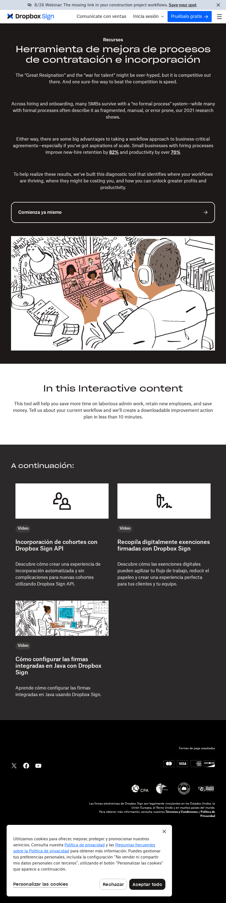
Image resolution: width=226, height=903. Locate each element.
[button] (148, 16)
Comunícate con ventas (101, 16)
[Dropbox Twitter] (14, 765)
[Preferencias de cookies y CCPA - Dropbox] (89, 860)
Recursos (113, 40)
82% (114, 152)
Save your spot (182, 5)
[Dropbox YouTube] (38, 765)
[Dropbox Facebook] (26, 765)
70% (176, 152)
